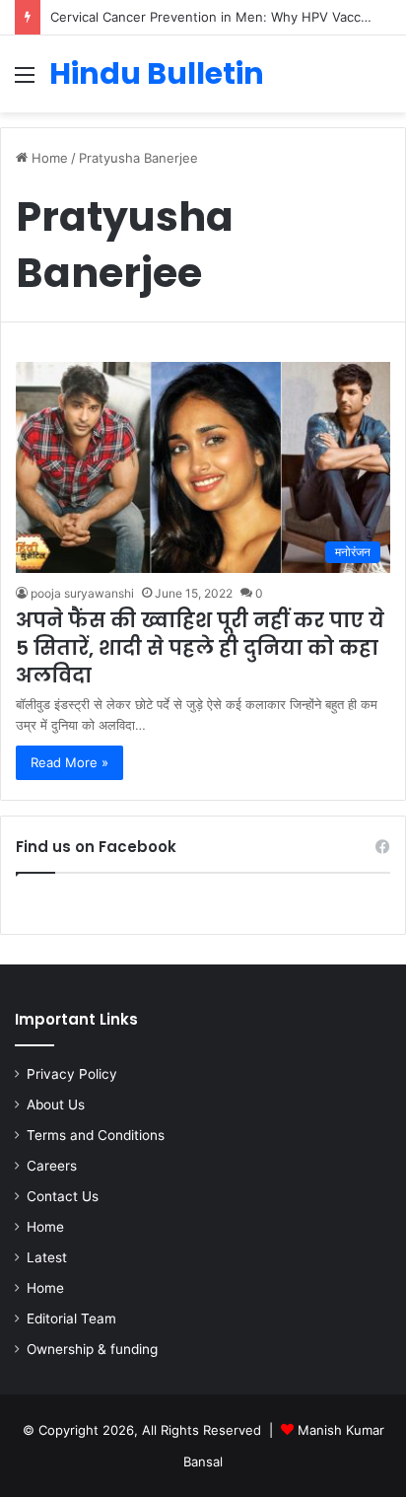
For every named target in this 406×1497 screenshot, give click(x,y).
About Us (56, 1104)
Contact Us (63, 1196)
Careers (52, 1166)
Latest (47, 1257)
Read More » (69, 762)
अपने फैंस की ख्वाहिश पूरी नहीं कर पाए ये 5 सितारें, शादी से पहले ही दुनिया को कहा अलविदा (200, 647)
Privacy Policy (72, 1074)
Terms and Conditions (96, 1135)
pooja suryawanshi (82, 593)
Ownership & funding (92, 1349)
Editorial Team (71, 1318)
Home (48, 158)
